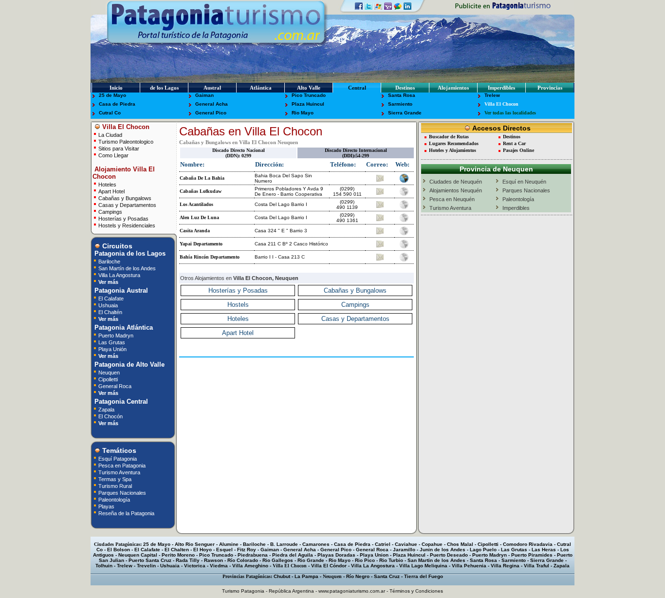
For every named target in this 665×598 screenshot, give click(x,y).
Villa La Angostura (119, 275)
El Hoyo (202, 549)
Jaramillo (404, 549)
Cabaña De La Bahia (202, 178)
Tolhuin (103, 565)
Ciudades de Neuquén (455, 182)
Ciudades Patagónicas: (118, 544)
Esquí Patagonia (117, 458)
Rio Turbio (391, 560)
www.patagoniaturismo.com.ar (351, 591)
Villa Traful (536, 565)
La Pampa (306, 576)
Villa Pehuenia (469, 565)
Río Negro (357, 576)
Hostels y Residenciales (126, 225)
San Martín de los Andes (127, 268)
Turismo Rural (115, 485)
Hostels (238, 304)
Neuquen (109, 372)
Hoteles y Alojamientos (452, 150)
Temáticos (118, 450)
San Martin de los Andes (436, 560)
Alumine (229, 544)
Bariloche (109, 261)
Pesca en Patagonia (122, 465)
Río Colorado (242, 560)
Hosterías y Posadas (123, 218)
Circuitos (116, 246)
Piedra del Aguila (292, 555)
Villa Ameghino (250, 565)
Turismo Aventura (119, 472)
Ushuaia (108, 305)
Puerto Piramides (532, 555)
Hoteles (107, 184)
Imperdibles (501, 88)
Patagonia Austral (120, 290)
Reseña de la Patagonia (126, 513)
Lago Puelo (483, 549)
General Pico (210, 112)
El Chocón (110, 416)
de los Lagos (164, 88)
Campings (110, 211)
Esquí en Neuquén (524, 182)
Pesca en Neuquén (452, 199)
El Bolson (118, 549)
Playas (106, 506)
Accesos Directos (500, 128)
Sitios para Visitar (118, 148)
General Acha (211, 104)
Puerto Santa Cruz (150, 560)
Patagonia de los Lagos (129, 253)
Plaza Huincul (308, 104)
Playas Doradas (336, 555)
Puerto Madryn (115, 335)
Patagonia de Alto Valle (128, 364)
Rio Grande (310, 560)
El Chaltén (110, 312)
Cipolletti (108, 379)
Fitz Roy (246, 549)
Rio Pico (365, 560)
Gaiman (204, 95)
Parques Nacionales (122, 492)
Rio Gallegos (277, 560)
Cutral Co (110, 112)
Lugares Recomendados (454, 143)
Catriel (382, 544)
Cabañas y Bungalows (124, 198)
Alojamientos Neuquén (455, 190)
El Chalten (177, 549)
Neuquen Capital (137, 555)
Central (357, 88)
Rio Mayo (303, 112)
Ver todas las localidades (510, 112)
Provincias (549, 88)
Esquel (224, 549)
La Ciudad (110, 134)
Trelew (492, 95)
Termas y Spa (114, 479)
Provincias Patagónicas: (247, 576)
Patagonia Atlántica (122, 327)
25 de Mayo (112, 95)
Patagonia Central (120, 401)
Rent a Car (514, 143)
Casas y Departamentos (127, 204)
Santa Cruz (387, 576)
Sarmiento (400, 104)
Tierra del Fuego (423, 576)
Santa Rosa (401, 95)
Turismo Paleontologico (125, 141)
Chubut (282, 576)
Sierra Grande (405, 112)
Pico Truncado (309, 95)
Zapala (106, 409)
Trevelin (146, 565)
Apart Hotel (111, 191)
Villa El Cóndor (329, 565)
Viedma (219, 565)
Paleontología (114, 499)
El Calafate (111, 298)
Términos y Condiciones (416, 591)
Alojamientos (453, 88)
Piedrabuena (253, 555)
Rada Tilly (188, 560)
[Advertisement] (296, 374)
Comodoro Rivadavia (528, 544)
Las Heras (544, 549)
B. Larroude (284, 544)
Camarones (316, 544)
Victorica (194, 565)
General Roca (114, 386)
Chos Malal (460, 544)
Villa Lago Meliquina (423, 565)
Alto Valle (308, 88)
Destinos (405, 88)
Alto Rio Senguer (195, 544)
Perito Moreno (178, 555)
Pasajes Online (518, 150)
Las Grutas (111, 342)
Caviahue (406, 544)
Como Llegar (113, 155)
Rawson (213, 560)
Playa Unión (112, 349)
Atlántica (261, 88)
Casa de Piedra (117, 104)
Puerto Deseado (449, 555)
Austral (212, 88)
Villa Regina (505, 565)
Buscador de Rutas (449, 136)
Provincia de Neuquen (496, 169)
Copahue (432, 544)
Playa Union (374, 555)
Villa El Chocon (501, 104)
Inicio (116, 88)
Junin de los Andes (442, 549)
